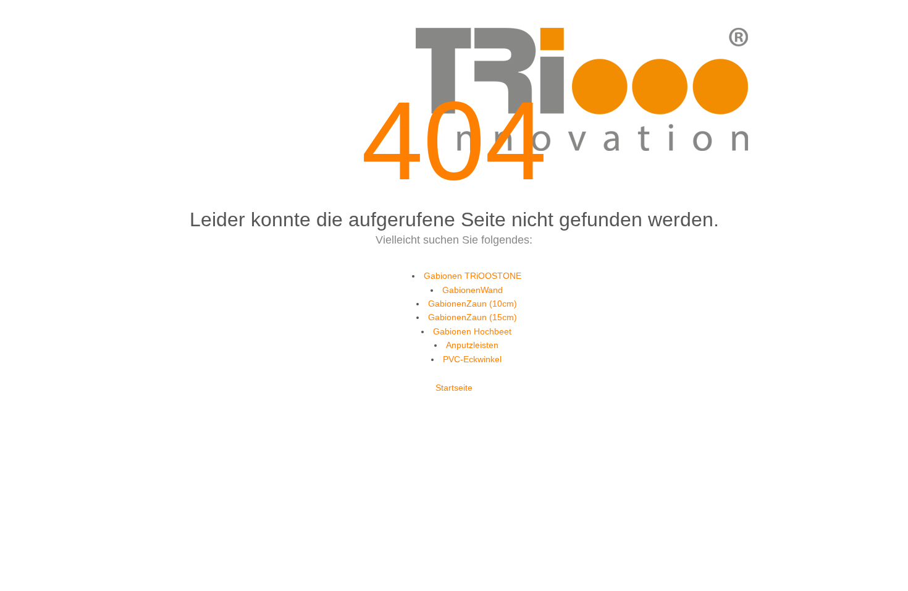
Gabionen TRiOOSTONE (472, 276)
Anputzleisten (472, 345)
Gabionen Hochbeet (472, 331)
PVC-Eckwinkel (472, 359)
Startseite (454, 388)
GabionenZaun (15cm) (472, 317)
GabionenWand (472, 290)
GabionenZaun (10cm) (472, 303)
